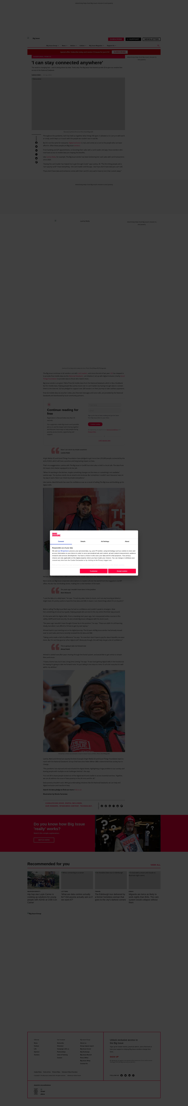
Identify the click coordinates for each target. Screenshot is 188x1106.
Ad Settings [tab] (105, 541)
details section (119, 565)
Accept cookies (122, 571)
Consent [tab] (61, 541)
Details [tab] (83, 541)
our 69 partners (63, 551)
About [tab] (127, 541)
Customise (93, 571)
